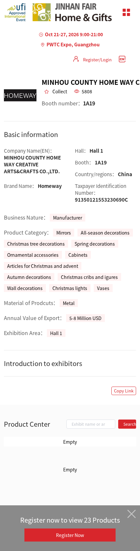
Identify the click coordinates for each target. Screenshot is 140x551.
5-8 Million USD (85, 318)
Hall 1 (56, 333)
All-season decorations (105, 232)
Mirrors (63, 232)
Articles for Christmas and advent (42, 266)
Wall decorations (25, 288)
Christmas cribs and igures (89, 277)
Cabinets (78, 255)
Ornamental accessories (33, 255)
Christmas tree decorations (36, 243)
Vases (103, 288)
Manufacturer (67, 217)
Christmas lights (69, 288)
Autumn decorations (29, 277)
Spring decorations (95, 243)
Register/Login (97, 59)
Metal (69, 303)
